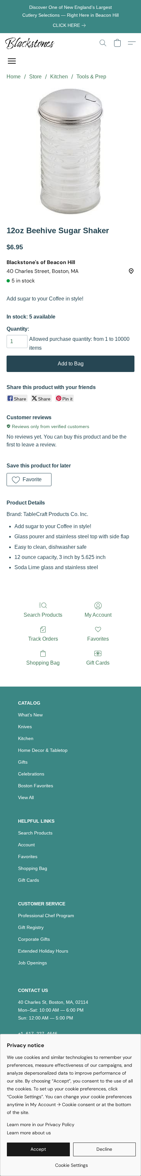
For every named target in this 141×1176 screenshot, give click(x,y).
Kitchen (59, 76)
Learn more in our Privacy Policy (40, 1124)
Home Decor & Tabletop (43, 750)
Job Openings (32, 962)
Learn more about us (29, 1133)
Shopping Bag (43, 663)
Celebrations (31, 773)
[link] (70, 25)
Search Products (43, 615)
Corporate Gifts (34, 939)
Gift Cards (98, 663)
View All (26, 797)
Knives (25, 726)
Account (26, 844)
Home (14, 76)
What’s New (30, 714)
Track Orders (43, 639)
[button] (31, 43)
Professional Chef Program (46, 915)
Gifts (23, 762)
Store (35, 76)
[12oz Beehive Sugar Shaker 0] (70, 152)
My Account (98, 615)
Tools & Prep (91, 76)
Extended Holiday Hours (43, 951)
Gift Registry (31, 927)
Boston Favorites (35, 785)
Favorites (98, 639)
